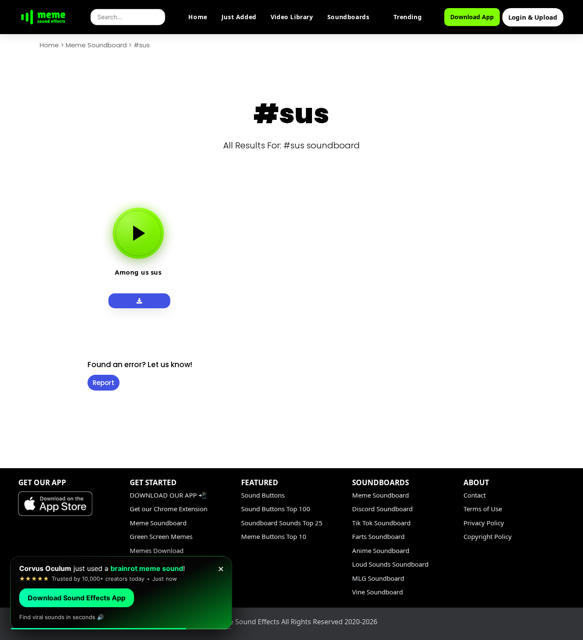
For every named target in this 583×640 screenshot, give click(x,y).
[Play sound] (138, 233)
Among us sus (138, 272)
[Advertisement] (39, 325)
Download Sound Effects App (76, 598)
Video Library (292, 17)
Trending (408, 17)
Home (197, 17)
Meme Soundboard (96, 45)
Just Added (239, 17)
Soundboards (348, 17)
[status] (121, 593)
